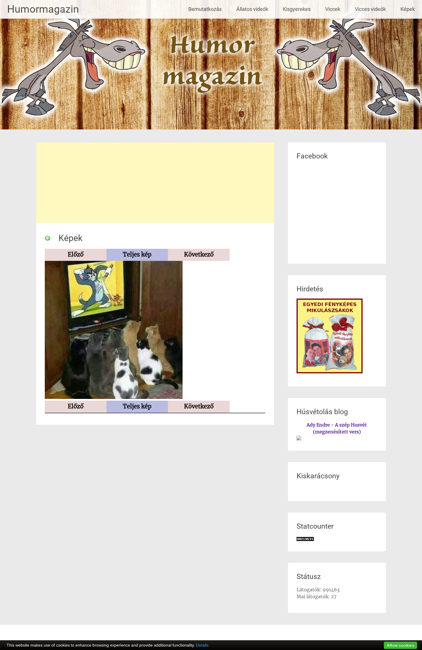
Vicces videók (370, 9)
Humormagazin (43, 9)
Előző (76, 254)
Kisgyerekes (297, 9)
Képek (407, 9)
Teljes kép (137, 254)
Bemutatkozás (205, 9)
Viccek (332, 9)
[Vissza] (48, 238)
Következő (199, 254)
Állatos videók (252, 9)
